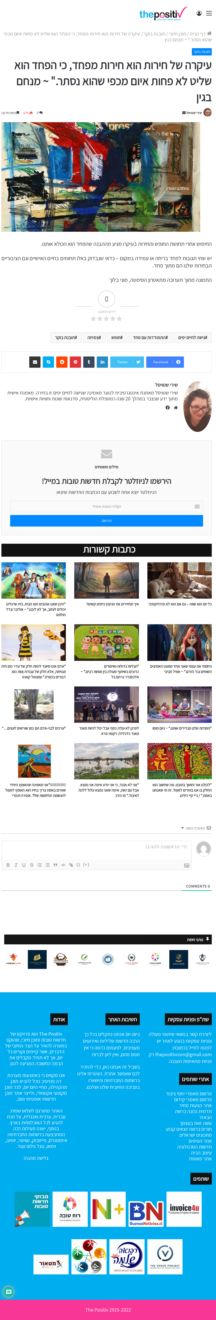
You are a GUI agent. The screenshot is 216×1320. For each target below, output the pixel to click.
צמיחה (93, 337)
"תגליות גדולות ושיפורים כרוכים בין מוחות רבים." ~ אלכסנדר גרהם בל (110, 671)
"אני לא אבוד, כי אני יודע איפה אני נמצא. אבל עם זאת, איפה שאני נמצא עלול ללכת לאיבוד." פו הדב (108, 790)
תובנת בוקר (154, 33)
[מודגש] (8, 865)
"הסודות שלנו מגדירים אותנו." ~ (188, 728)
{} (78, 864)
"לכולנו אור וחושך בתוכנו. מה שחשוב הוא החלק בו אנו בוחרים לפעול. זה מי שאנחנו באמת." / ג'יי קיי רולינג (182, 790)
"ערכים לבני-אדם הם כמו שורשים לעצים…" (34, 728)
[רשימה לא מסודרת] (47, 865)
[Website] (174, 407)
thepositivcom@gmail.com (183, 1054)
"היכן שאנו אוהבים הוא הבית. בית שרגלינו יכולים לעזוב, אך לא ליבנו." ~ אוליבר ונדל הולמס (36, 609)
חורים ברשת (200, 1129)
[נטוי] (16, 865)
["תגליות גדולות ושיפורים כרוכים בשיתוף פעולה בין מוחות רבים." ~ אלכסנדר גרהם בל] (106, 642)
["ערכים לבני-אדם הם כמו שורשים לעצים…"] (33, 704)
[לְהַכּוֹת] (32, 865)
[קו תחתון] (24, 865)
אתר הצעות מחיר (195, 1105)
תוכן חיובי (177, 33)
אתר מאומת (200, 1158)
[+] (86, 864)
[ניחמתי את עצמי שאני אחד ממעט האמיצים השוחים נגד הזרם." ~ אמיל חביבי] (179, 642)
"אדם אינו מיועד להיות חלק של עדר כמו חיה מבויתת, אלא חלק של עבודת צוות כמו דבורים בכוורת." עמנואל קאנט (33, 671)
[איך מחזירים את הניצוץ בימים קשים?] (106, 580)
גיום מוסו (158, 728)
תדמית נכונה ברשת (193, 1111)
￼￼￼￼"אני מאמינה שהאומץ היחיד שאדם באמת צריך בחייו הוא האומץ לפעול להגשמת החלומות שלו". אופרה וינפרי (35, 790)
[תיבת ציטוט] (55, 865)
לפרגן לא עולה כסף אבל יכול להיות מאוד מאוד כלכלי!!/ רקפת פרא (109, 731)
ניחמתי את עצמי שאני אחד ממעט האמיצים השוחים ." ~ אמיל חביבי (181, 669)
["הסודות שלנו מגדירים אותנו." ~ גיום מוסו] (179, 704)
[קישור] (71, 865)
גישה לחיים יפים (191, 337)
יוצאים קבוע (177, 1129)
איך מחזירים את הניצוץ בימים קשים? (112, 604)
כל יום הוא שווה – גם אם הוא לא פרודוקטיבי (180, 604)
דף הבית (198, 33)
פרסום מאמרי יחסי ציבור (189, 1093)
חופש (115, 337)
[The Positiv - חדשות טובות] (165, 13)
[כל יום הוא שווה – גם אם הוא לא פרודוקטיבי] (179, 580)
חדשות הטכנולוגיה (194, 1146)
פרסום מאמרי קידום (193, 1099)
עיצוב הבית (201, 1152)
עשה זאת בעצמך (195, 1123)
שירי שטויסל (194, 113)
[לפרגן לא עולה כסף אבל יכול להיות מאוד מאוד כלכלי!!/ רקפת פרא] (106, 704)
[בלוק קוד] (63, 865)
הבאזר (205, 1117)
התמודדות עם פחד (149, 337)
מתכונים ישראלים (195, 1135)
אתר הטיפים (200, 1141)
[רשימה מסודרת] (40, 865)
